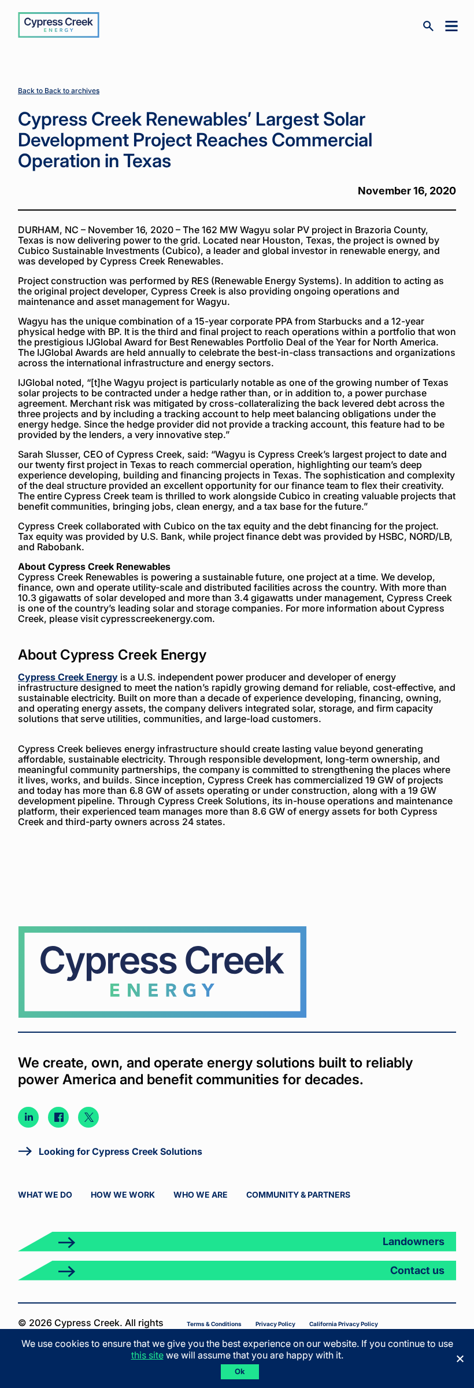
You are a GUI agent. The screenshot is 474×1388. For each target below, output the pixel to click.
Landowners (414, 1241)
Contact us (417, 1270)
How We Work (123, 1194)
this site (147, 1355)
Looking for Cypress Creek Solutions (120, 1151)
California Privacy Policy (343, 1323)
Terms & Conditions (214, 1323)
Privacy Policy (275, 1323)
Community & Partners (298, 1194)
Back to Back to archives (58, 90)
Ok (240, 1371)
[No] (459, 1358)
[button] (449, 25)
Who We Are (200, 1194)
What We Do (45, 1194)
